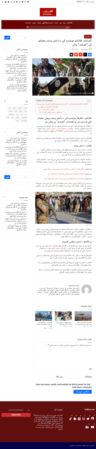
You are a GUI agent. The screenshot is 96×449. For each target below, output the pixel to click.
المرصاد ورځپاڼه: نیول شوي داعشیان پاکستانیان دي (66, 174)
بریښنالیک (88, 376)
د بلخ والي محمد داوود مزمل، (57, 248)
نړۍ (61, 23)
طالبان (20, 111)
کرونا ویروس (24, 121)
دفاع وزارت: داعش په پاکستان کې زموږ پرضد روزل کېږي (64, 169)
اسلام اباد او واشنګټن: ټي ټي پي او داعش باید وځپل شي (64, 178)
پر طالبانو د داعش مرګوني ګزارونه (52, 112)
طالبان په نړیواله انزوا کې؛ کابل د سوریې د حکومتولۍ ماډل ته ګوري (16, 80)
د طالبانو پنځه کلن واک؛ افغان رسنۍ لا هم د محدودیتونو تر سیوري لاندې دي (16, 73)
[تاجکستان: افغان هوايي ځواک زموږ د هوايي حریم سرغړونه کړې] (83, 316)
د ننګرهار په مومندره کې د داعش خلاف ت (60, 128)
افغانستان (69, 23)
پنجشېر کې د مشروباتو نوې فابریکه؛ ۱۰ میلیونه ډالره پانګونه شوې (44, 324)
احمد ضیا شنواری (84, 49)
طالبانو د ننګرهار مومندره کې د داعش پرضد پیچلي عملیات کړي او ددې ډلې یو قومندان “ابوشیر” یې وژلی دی (63, 105)
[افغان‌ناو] (48, 12)
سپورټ (34, 23)
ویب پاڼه (59, 376)
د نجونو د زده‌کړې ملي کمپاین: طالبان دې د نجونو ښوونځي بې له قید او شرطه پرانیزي (16, 58)
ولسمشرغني (24, 118)
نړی (26, 114)
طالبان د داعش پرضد (48, 109)
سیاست (56, 23)
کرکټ (17, 121)
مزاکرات (10, 111)
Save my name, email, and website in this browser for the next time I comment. (64, 386)
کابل (12, 118)
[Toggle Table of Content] (88, 101)
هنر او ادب (28, 23)
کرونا (8, 118)
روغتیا (39, 23)
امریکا (14, 108)
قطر (16, 111)
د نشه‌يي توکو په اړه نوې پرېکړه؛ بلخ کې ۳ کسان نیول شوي (64, 323)
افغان (25, 108)
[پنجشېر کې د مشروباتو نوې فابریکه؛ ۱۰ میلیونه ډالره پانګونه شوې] (43, 316)
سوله (9, 108)
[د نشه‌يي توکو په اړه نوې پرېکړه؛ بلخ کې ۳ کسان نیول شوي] (63, 316)
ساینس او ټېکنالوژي (47, 23)
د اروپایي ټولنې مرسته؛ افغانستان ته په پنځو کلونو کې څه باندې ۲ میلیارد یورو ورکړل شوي (16, 87)
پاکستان (17, 118)
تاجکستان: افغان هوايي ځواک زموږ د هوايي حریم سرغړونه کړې (83, 323)
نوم (90, 368)
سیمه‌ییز (88, 36)
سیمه (64, 23)
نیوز (17, 114)
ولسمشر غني (11, 114)
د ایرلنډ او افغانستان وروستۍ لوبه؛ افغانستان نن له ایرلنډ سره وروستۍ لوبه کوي (16, 66)
